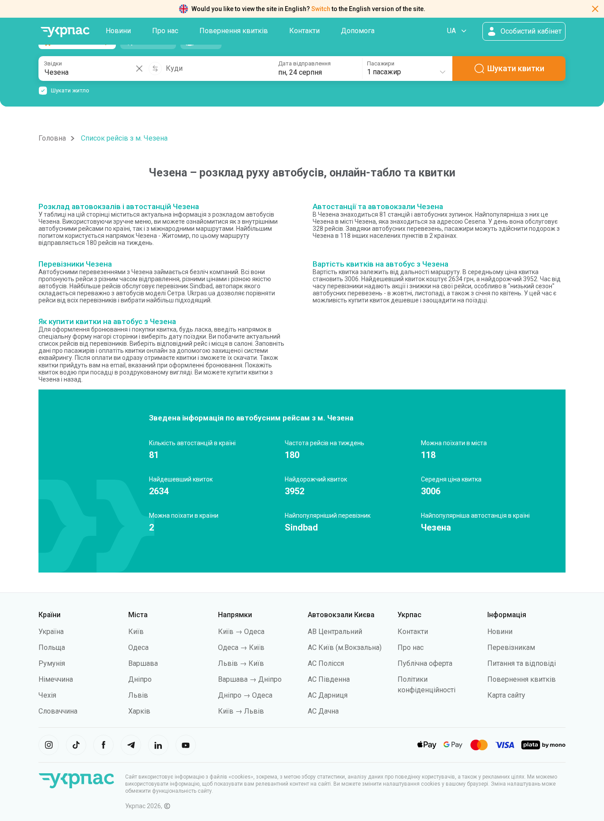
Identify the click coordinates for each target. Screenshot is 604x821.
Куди (174, 68)
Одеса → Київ (241, 647)
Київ (136, 631)
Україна (51, 631)
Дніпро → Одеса (245, 695)
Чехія (47, 695)
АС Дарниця (328, 695)
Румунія (51, 663)
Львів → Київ (241, 663)
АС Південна (329, 679)
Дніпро (140, 679)
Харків (139, 711)
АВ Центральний (335, 631)
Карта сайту (506, 695)
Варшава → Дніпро (250, 679)
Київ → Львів (241, 711)
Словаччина (57, 711)
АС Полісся (326, 663)
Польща (51, 647)
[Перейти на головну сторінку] (65, 32)
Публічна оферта (425, 663)
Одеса (138, 647)
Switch (320, 8)
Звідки (53, 63)
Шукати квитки (515, 68)
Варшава (143, 663)
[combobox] (407, 68)
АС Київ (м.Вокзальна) (345, 647)
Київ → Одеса (241, 631)
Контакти (304, 31)
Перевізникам (511, 647)
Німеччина (55, 679)
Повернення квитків (233, 31)
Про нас (165, 31)
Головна (52, 138)
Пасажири (380, 63)
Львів (138, 695)
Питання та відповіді (521, 663)
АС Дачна (323, 711)
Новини (118, 31)
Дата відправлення (304, 63)
